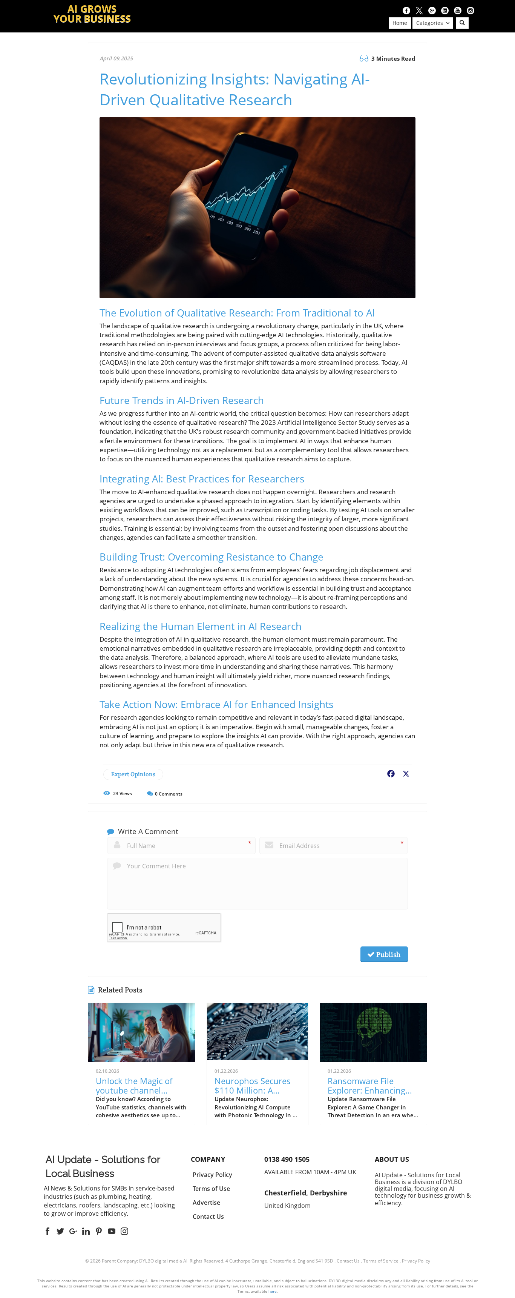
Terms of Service (381, 1261)
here (272, 1291)
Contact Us (348, 1261)
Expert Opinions (133, 774)
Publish (387, 954)
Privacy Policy (416, 1261)
